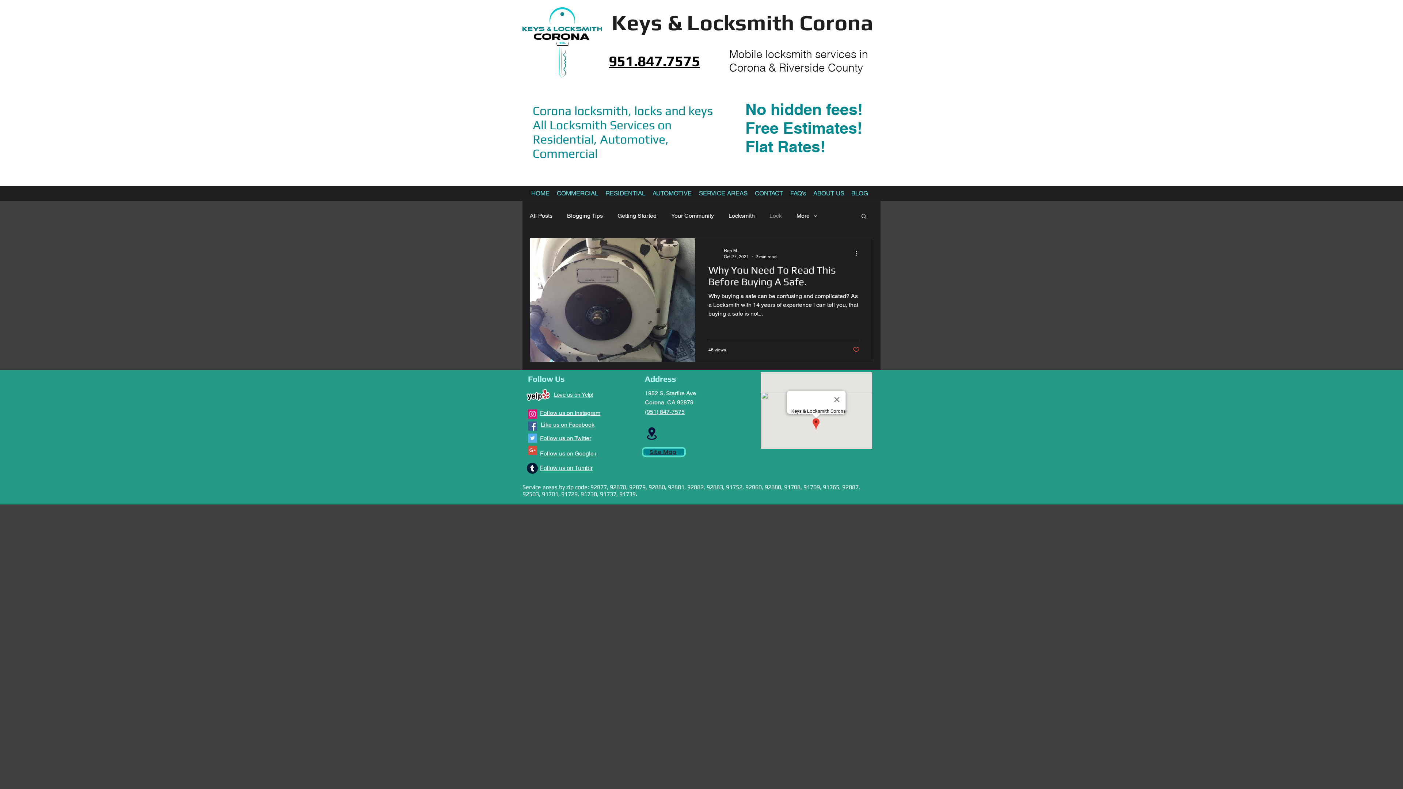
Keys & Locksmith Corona (742, 22)
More (803, 215)
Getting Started (637, 215)
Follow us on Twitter (565, 438)
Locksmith (742, 215)
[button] (863, 217)
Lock (775, 215)
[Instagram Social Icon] (532, 414)
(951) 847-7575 (665, 411)
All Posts (541, 215)
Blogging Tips (585, 215)
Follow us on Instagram (570, 412)
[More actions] (858, 253)
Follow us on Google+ (568, 453)
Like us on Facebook (567, 424)
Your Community (692, 215)
